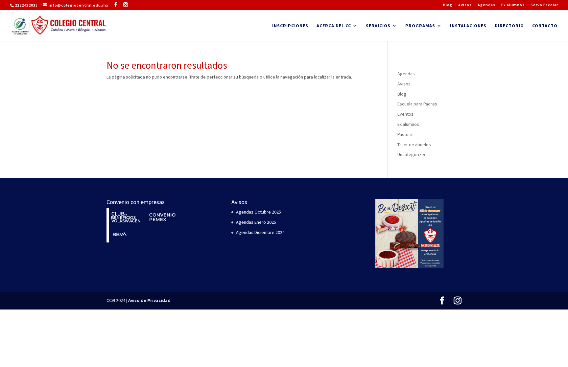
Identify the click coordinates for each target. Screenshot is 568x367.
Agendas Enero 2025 (256, 222)
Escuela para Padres (417, 104)
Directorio (509, 26)
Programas (420, 26)
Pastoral (405, 134)
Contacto (544, 26)
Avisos (465, 5)
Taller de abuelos (414, 145)
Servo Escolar (544, 5)
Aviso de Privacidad (149, 300)
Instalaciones (468, 26)
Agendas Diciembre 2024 (260, 232)
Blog (447, 5)
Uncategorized (412, 154)
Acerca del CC (334, 26)
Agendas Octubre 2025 (258, 212)
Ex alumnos (513, 5)
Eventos (405, 114)
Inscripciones (290, 26)
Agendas (486, 5)
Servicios (378, 26)
